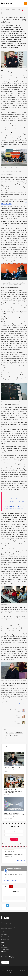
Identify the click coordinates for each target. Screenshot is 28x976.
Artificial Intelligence (14, 735)
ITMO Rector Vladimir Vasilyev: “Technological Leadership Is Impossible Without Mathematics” (13, 791)
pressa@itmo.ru (5, 951)
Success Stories (16, 738)
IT (6, 732)
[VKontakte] (3, 13)
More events (20, 860)
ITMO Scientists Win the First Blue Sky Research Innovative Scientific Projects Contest (14, 508)
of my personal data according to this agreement (14, 844)
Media (2, 942)
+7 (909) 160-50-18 (5, 949)
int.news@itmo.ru (11, 880)
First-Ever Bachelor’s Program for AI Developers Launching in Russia (12, 768)
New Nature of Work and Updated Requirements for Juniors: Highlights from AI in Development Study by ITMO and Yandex (14, 815)
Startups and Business (7, 937)
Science (3, 931)
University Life (5, 939)
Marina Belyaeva (16, 716)
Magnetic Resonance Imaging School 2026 (13, 854)
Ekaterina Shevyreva (15, 710)
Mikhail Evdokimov (16, 722)
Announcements (9, 851)
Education (4, 934)
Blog (2, 945)
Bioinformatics (19, 732)
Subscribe (14, 839)
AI (6, 735)
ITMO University (15, 891)
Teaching (8, 738)
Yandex (11, 732)
